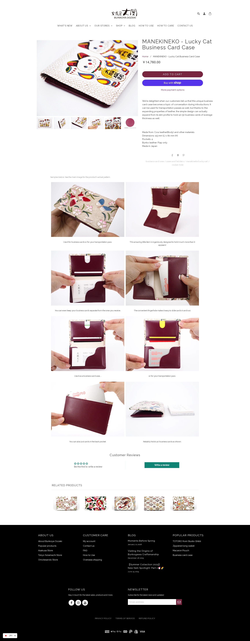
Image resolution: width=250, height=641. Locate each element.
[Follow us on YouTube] (85, 603)
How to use (146, 25)
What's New (64, 25)
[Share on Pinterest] (183, 155)
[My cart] (210, 14)
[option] (87, 78)
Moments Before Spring (141, 542)
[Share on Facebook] (172, 155)
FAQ (85, 550)
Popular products (47, 546)
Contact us (185, 25)
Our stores (102, 25)
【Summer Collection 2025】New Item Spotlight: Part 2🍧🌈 (146, 567)
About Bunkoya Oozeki (50, 541)
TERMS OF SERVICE (125, 618)
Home (145, 56)
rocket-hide (177, 165)
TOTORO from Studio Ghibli (187, 541)
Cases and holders (175, 161)
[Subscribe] (179, 602)
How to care (165, 25)
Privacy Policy (103, 618)
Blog (132, 25)
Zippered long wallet (183, 546)
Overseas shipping (92, 559)
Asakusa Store (45, 550)
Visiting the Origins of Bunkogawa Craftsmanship (143, 554)
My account (89, 541)
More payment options (172, 90)
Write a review (161, 465)
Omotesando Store (48, 559)
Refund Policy (147, 618)
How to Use (89, 555)
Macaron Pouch (181, 550)
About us (82, 25)
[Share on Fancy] (178, 155)
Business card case (155, 161)
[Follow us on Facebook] (71, 603)
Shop (120, 25)
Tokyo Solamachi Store (50, 555)
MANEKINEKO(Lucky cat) (197, 161)
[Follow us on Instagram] (78, 603)
